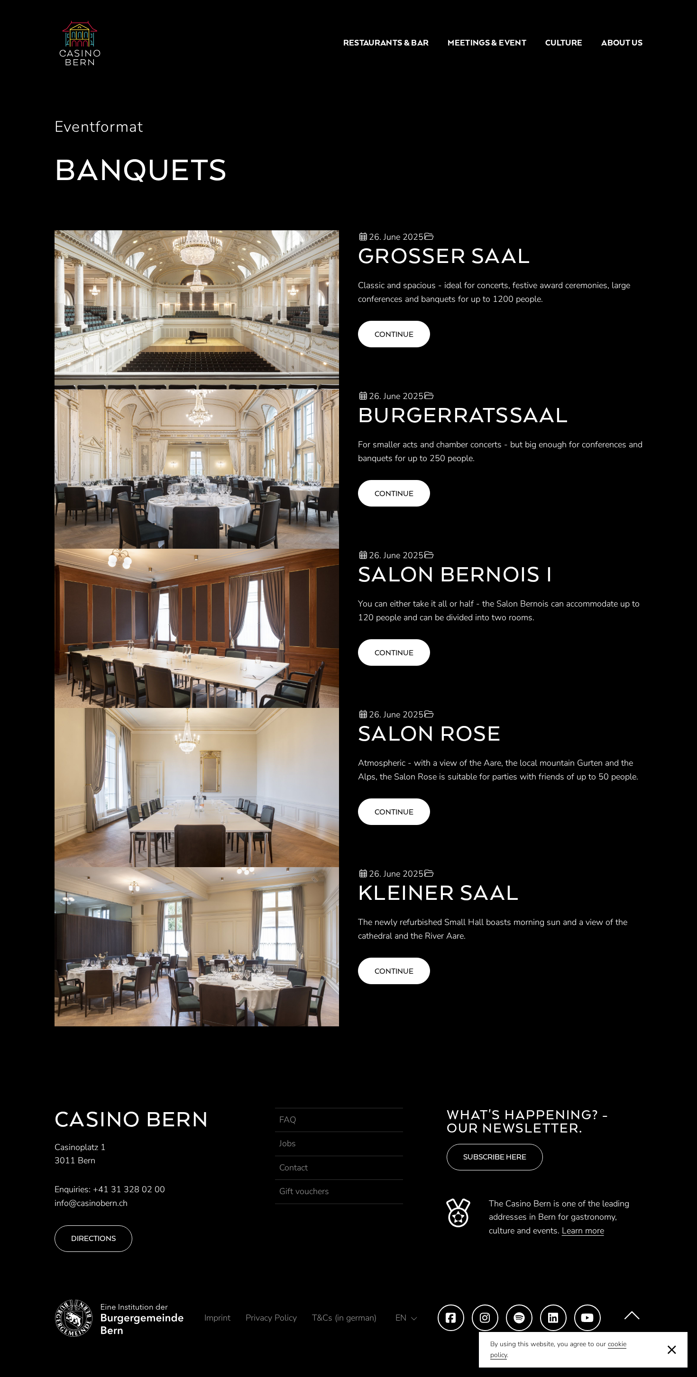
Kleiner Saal (438, 892)
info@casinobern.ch (91, 1203)
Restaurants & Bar (386, 42)
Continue (394, 334)
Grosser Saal (444, 255)
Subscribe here (494, 1157)
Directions (93, 1238)
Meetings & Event (487, 42)
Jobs (287, 1143)
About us (621, 42)
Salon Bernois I (455, 574)
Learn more (583, 1230)
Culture (563, 42)
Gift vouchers (304, 1191)
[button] (406, 1317)
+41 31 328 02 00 (129, 1189)
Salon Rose (430, 733)
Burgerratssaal (463, 414)
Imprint (217, 1317)
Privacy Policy (271, 1317)
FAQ (287, 1119)
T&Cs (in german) (344, 1317)
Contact (293, 1167)
